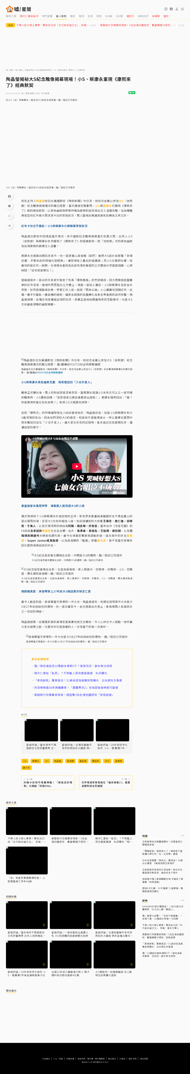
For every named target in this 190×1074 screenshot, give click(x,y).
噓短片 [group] (131, 16)
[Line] (9, 206)
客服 (61, 1058)
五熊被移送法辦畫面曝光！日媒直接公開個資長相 (162, 843)
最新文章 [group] (11, 16)
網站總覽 (144, 1058)
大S (121, 201)
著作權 (90, 1058)
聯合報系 (112, 1058)
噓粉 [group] (166, 16)
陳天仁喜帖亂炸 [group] (29, 16)
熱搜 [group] (99, 16)
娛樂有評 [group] (143, 16)
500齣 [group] (108, 16)
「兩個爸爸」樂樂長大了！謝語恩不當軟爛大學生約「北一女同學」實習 (162, 853)
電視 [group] (81, 16)
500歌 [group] (119, 16)
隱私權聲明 (100, 1058)
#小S (24, 714)
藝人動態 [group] (61, 16)
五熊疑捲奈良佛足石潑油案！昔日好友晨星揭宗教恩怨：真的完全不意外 (162, 871)
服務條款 (82, 1058)
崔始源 (83, 761)
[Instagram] (165, 9)
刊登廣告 (46, 1058)
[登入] (176, 9)
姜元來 (101, 540)
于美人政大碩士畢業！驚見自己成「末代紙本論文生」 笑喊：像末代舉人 (162, 927)
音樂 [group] (90, 16)
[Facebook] (9, 196)
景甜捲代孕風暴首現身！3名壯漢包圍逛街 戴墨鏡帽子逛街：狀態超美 (163, 936)
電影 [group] (72, 16)
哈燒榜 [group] (156, 16)
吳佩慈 (118, 761)
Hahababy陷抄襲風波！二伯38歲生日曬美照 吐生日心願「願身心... (162, 908)
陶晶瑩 (40, 201)
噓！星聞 (9, 70)
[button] (171, 9)
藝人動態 (19, 70)
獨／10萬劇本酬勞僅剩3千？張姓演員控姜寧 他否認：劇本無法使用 (162, 955)
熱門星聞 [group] (47, 16)
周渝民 (46, 531)
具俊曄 (81, 256)
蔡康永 (107, 206)
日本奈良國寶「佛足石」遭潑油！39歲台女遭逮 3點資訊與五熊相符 (162, 862)
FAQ (55, 1058)
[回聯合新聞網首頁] (9, 9)
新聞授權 (70, 1058)
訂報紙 (122, 1058)
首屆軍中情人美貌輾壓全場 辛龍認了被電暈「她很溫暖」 (162, 880)
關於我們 (133, 1058)
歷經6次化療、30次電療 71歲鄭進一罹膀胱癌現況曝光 (162, 890)
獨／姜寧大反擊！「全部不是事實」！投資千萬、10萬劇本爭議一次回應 (162, 917)
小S (97, 206)
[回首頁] (22, 9)
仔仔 (107, 761)
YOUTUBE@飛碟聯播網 (50, 372)
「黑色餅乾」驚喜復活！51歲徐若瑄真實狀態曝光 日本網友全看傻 (162, 945)
